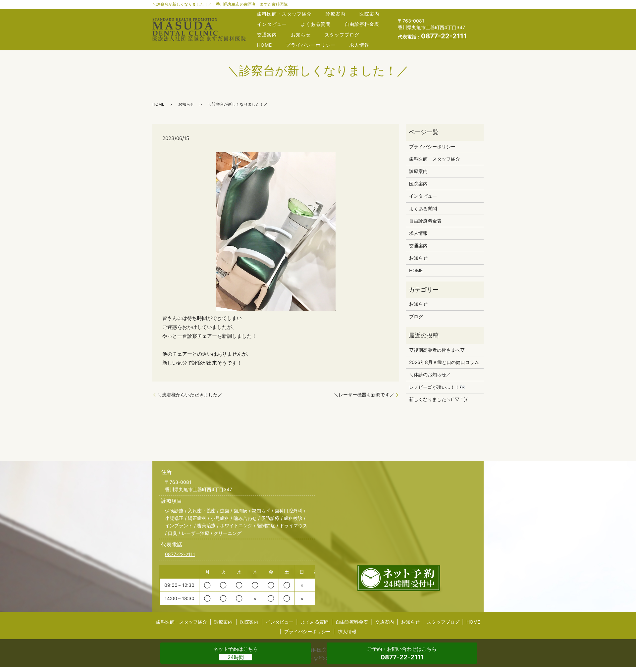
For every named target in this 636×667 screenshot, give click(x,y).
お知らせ (301, 34)
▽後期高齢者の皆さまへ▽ (437, 350)
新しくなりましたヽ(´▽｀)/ (438, 399)
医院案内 (369, 14)
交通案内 (267, 34)
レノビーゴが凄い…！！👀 (437, 387)
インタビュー (272, 24)
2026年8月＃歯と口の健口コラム (444, 362)
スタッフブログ (342, 34)
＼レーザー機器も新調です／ (364, 394)
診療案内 (335, 14)
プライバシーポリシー (311, 45)
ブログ (416, 316)
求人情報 (359, 45)
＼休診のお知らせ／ (430, 374)
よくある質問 (316, 24)
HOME (264, 45)
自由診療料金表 (361, 24)
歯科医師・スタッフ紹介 (284, 14)
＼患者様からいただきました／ (189, 394)
